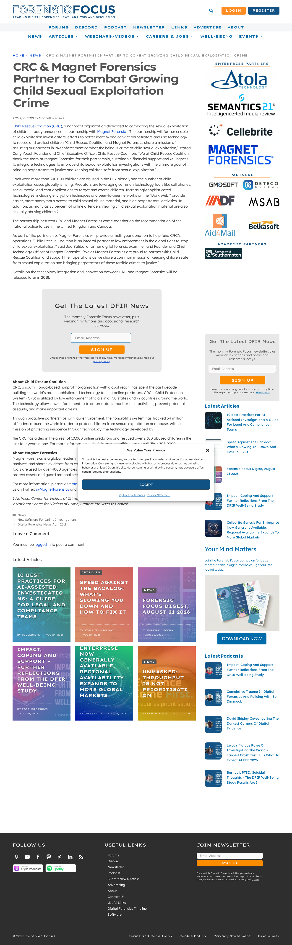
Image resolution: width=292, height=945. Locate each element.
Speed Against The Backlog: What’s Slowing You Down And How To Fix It (104, 597)
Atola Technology (99, 630)
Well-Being (216, 36)
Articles (90, 572)
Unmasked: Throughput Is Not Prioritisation (164, 683)
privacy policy (101, 361)
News (35, 36)
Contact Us (116, 897)
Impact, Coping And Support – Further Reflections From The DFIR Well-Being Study (41, 670)
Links (179, 27)
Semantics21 (157, 713)
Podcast (115, 27)
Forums (58, 27)
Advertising (116, 885)
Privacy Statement (158, 495)
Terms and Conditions (150, 936)
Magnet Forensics (112, 131)
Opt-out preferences (132, 495)
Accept (146, 484)
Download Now (242, 639)
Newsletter (149, 27)
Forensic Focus (160, 630)
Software (115, 914)
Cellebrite (31, 634)
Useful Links (117, 903)
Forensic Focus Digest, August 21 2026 (166, 606)
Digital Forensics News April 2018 (42, 524)
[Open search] (211, 10)
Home (18, 55)
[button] (207, 450)
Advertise (207, 27)
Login (233, 10)
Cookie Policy (192, 936)
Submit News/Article (123, 879)
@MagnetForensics (52, 489)
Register (264, 10)
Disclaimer (268, 936)
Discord (86, 27)
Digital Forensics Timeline (127, 908)
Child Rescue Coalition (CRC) (37, 126)
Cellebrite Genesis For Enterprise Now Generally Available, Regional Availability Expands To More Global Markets (102, 665)
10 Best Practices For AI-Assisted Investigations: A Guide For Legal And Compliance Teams (41, 595)
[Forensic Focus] (64, 17)
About (235, 27)
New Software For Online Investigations (47, 519)
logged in (43, 544)
